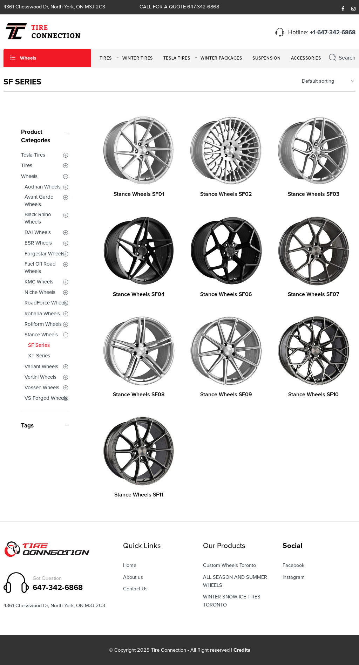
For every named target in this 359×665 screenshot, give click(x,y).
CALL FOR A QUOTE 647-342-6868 (179, 7)
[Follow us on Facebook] (342, 9)
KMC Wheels (39, 282)
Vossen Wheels (42, 387)
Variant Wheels (41, 366)
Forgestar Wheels (45, 254)
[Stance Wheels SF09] (226, 351)
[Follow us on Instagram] (353, 9)
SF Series (39, 345)
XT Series (39, 355)
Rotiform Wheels (43, 324)
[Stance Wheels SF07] (313, 250)
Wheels (29, 176)
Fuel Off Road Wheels (40, 267)
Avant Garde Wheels (39, 200)
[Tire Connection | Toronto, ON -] (42, 31)
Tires (26, 165)
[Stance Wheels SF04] (138, 250)
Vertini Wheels (40, 377)
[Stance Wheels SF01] (138, 150)
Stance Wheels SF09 (226, 394)
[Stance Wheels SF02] (226, 150)
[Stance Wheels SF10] (313, 351)
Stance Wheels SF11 (138, 494)
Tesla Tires (33, 155)
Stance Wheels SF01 (139, 194)
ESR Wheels (38, 243)
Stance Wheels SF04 (138, 294)
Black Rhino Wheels (38, 218)
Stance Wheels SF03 (313, 194)
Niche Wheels (40, 292)
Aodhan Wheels (43, 187)
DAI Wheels (38, 232)
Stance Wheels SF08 (138, 394)
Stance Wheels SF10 (313, 394)
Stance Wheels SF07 (313, 294)
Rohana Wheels (42, 313)
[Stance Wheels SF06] (226, 250)
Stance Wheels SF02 (226, 194)
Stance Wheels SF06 (226, 294)
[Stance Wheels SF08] (138, 351)
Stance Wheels (41, 334)
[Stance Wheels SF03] (313, 150)
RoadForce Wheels (46, 303)
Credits (241, 650)
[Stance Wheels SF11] (138, 451)
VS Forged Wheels (46, 398)
